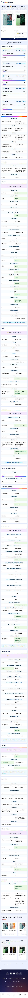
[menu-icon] (2, 2)
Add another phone (14, 39)
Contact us (16, 978)
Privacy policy (8, 981)
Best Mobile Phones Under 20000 (14, 462)
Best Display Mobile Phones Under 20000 (14, 322)
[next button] (24, 929)
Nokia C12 (3, 27)
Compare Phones (9, 964)
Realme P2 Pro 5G (19, 27)
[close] (13, 14)
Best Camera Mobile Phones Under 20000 (14, 645)
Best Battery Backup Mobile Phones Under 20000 (13, 772)
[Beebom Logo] (8, 2)
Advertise (23, 978)
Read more (24, 9)
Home (2, 964)
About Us (5, 978)
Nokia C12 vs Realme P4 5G (9, 934)
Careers (10, 978)
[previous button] (3, 929)
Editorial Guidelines (18, 981)
